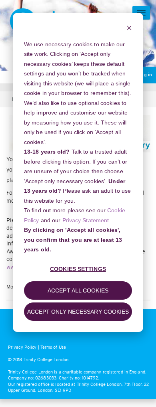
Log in (145, 75)
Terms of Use (53, 347)
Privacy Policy (22, 347)
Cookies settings (78, 269)
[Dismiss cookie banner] (129, 29)
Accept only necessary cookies (78, 311)
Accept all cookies (78, 290)
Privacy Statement (85, 220)
